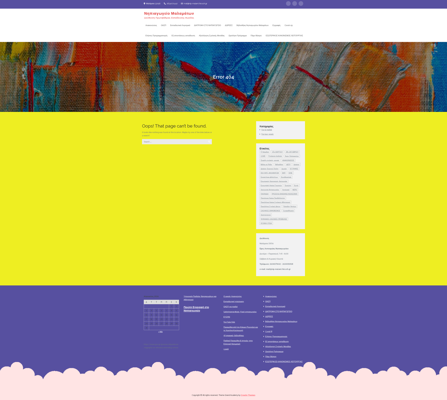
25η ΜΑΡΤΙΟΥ (277, 152)
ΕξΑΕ (290, 173)
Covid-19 (289, 25)
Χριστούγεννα (266, 215)
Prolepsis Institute (275, 156)
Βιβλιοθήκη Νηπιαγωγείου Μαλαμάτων (253, 25)
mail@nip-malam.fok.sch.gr (195, 3)
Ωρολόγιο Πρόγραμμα (238, 35)
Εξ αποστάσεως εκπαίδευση (183, 35)
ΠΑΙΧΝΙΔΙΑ (265, 194)
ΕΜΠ (284, 173)
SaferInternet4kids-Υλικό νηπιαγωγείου (240, 312)
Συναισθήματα (288, 211)
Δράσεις (296, 164)
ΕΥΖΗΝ (227, 317)
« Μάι (160, 332)
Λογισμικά (285, 190)
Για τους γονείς (267, 134)
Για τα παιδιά (266, 130)
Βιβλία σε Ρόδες (266, 164)
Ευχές (296, 185)
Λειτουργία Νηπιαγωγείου (270, 190)
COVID (263, 156)
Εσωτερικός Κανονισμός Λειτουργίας (274, 181)
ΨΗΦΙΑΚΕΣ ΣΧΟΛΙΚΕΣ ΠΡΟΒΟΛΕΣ (274, 219)
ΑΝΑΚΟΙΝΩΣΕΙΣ (288, 160)
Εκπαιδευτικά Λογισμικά (180, 25)
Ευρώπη (288, 185)
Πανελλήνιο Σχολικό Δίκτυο (270, 206)
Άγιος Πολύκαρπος (292, 156)
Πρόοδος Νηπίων (289, 206)
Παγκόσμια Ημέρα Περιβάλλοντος (273, 198)
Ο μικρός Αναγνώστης (233, 296)
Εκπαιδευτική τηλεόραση (234, 301)
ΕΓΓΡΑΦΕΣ (294, 169)
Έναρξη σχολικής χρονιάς (270, 160)
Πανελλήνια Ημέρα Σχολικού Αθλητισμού (275, 202)
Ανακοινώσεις (151, 25)
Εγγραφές (277, 25)
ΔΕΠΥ (288, 164)
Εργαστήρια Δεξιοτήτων (269, 177)
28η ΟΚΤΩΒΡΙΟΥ (292, 152)
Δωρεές (284, 169)
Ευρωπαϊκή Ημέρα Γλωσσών (271, 185)
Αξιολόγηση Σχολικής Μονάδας (212, 35)
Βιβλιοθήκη (279, 164)
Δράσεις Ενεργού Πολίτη (269, 169)
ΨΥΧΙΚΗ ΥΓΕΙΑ (266, 223)
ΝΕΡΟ (294, 190)
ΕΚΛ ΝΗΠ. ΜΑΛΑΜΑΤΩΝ (270, 173)
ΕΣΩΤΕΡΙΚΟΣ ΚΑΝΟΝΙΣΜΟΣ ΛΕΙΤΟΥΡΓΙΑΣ (284, 35)
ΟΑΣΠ (163, 25)
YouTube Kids (229, 322)
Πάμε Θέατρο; (256, 35)
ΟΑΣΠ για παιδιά (230, 306)
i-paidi (226, 349)
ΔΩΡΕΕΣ (229, 25)
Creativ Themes (248, 395)
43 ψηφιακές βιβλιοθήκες (234, 335)
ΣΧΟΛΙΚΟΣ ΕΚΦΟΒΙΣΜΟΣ (270, 211)
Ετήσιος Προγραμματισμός (157, 35)
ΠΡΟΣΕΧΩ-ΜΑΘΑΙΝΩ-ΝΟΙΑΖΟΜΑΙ (284, 194)
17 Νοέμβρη (265, 152)
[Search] (209, 141)
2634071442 (172, 3)
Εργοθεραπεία (286, 177)
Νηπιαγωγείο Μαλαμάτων (169, 13)
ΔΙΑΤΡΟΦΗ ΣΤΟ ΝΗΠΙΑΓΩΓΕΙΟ (207, 25)
